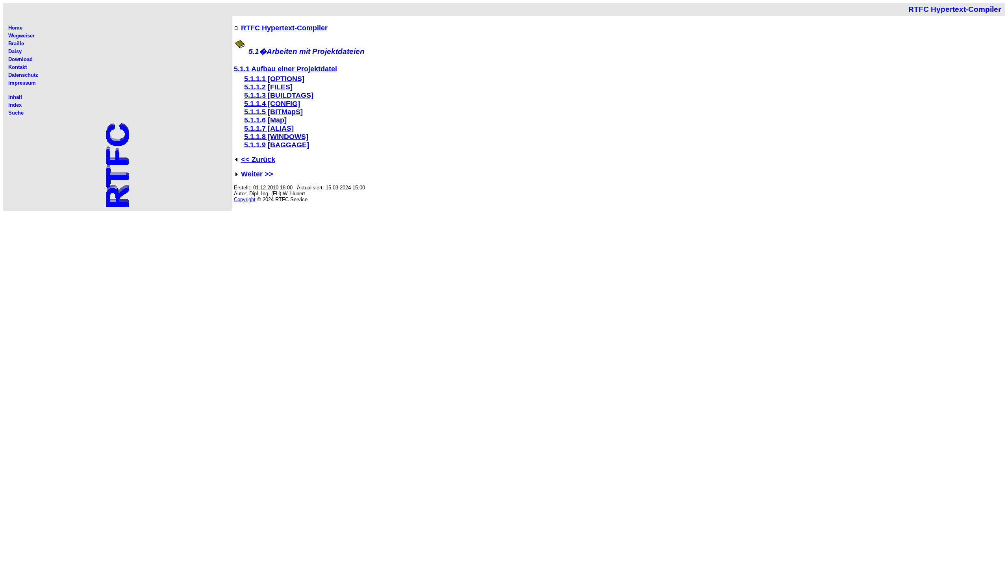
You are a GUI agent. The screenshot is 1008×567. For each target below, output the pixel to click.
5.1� (257, 51)
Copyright (245, 199)
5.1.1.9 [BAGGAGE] (276, 145)
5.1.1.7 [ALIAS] (269, 128)
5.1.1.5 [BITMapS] (273, 112)
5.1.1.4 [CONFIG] (272, 103)
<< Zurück (258, 159)
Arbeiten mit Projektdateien (316, 51)
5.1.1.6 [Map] (265, 120)
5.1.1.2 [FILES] (268, 87)
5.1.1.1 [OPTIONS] (274, 79)
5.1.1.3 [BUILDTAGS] (278, 95)
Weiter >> (257, 174)
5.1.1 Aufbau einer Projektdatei (285, 69)
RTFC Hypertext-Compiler (284, 28)
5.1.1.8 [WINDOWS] (276, 137)
